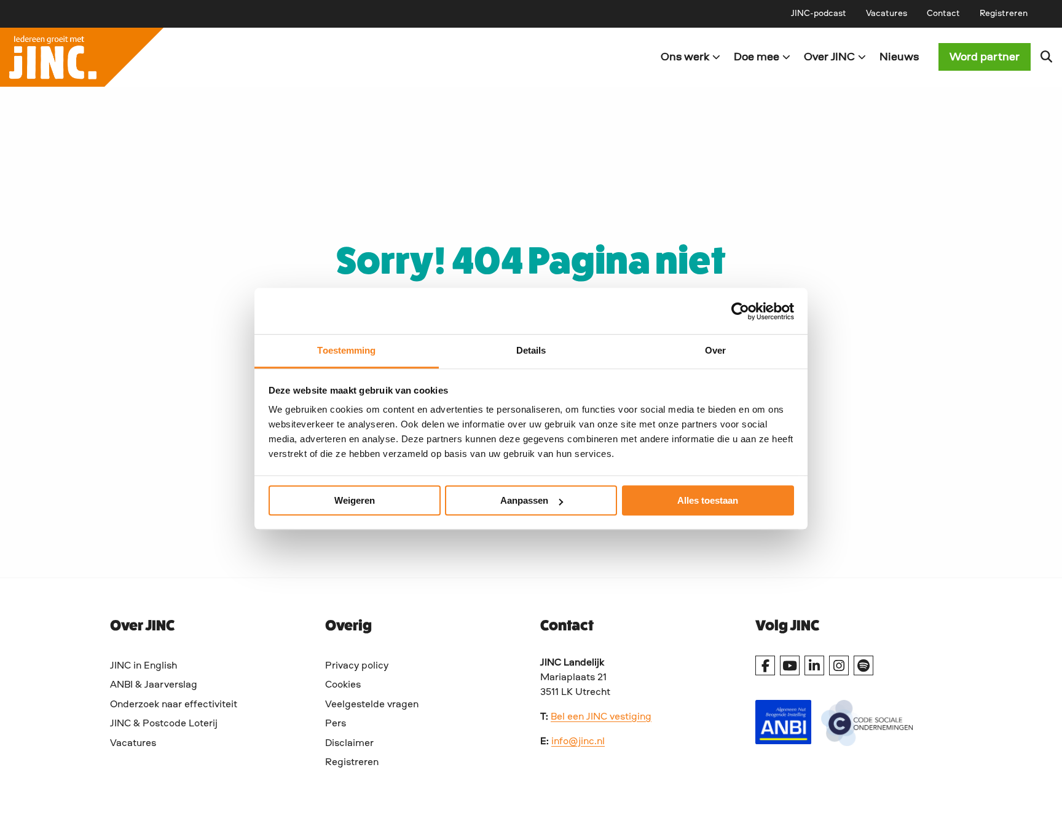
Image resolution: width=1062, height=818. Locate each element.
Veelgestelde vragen (372, 705)
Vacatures (886, 13)
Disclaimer (349, 744)
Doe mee (756, 57)
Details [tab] (531, 350)
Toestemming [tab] (346, 350)
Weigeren (354, 500)
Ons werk (685, 57)
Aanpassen (524, 500)
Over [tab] (715, 350)
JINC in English (143, 666)
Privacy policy (356, 666)
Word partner (985, 57)
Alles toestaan (707, 500)
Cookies (343, 685)
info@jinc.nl (578, 742)
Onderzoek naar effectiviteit (173, 705)
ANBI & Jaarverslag (153, 685)
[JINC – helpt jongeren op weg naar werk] (265, 57)
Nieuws (899, 57)
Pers (335, 724)
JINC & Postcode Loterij (164, 724)
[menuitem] (818, 13)
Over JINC (829, 57)
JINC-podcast (818, 13)
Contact (943, 13)
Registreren (1004, 13)
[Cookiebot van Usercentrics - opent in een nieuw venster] (740, 311)
